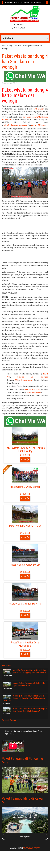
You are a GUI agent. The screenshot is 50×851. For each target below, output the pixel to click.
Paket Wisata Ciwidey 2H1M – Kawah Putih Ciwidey (25, 449)
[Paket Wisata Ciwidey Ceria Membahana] (25, 630)
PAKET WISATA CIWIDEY (31, 848)
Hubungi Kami (25, 837)
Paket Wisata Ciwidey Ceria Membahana (25, 644)
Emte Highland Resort (32, 389)
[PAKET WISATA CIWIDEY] (25, 14)
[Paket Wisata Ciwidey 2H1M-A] (25, 514)
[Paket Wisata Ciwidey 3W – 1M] (25, 592)
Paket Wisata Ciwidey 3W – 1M (25, 603)
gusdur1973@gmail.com (39, 125)
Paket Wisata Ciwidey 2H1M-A (25, 525)
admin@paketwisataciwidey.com (15, 125)
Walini (17, 380)
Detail (24, 459)
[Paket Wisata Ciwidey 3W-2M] (25, 553)
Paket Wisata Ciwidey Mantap (25, 486)
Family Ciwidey (38, 109)
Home (4, 46)
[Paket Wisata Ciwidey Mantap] (25, 475)
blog (10, 46)
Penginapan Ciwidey (34, 392)
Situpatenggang (26, 380)
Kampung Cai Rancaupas (32, 377)
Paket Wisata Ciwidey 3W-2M (25, 564)
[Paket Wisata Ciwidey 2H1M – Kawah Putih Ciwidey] (25, 436)
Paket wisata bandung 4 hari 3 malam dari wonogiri (25, 61)
